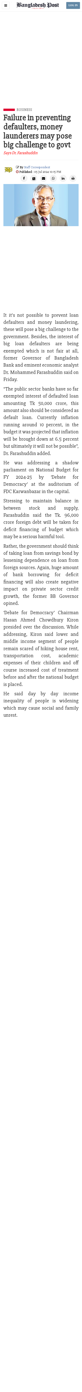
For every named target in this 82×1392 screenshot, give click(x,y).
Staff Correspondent (37, 167)
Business (24, 110)
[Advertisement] (41, 65)
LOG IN (73, 5)
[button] (6, 5)
